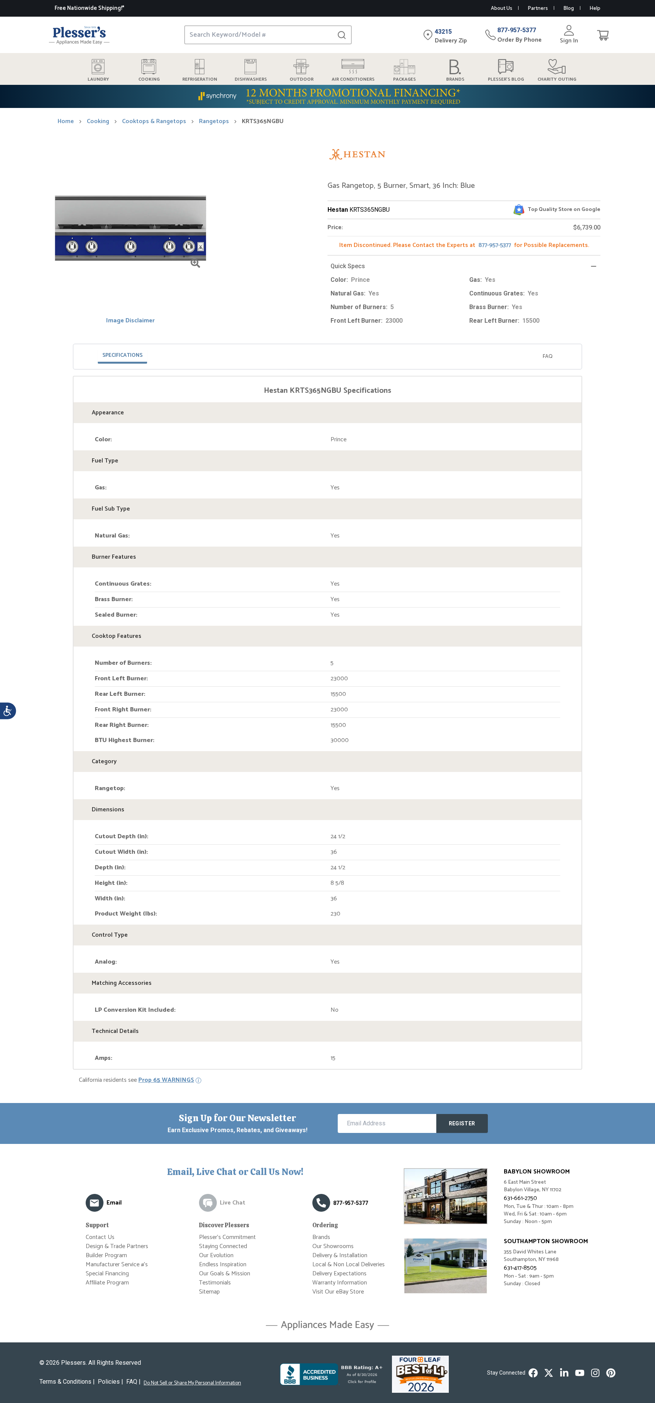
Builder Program (106, 1255)
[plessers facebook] (533, 1373)
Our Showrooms (333, 1246)
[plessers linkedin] (564, 1373)
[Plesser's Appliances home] (79, 35)
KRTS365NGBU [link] (263, 121)
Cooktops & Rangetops (154, 121)
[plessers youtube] (579, 1373)
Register (462, 1123)
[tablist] (327, 357)
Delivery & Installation (339, 1255)
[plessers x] (548, 1373)
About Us (501, 8)
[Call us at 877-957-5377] (321, 1203)
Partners (538, 8)
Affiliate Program (107, 1283)
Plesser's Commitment (227, 1237)
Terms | (67, 1381)
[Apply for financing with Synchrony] (327, 96)
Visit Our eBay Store (338, 1292)
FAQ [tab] (547, 356)
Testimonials (215, 1283)
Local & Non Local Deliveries (348, 1264)
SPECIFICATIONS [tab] (122, 355)
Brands (321, 1237)
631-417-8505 (520, 1268)
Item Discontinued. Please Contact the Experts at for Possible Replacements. (464, 245)
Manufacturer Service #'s (117, 1264)
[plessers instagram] (595, 1373)
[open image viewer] (195, 263)
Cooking (98, 121)
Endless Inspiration (222, 1264)
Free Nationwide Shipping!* (89, 8)
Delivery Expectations (339, 1274)
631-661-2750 (520, 1198)
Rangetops (214, 121)
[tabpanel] (327, 724)
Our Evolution (216, 1255)
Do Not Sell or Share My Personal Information (192, 1383)
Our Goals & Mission (224, 1274)
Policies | (110, 1381)
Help (594, 8)
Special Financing (107, 1274)
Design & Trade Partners (117, 1246)
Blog (568, 8)
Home (66, 121)
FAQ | (133, 1381)
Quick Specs (348, 266)
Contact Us (100, 1237)
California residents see (136, 1080)
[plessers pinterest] (611, 1373)
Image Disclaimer (130, 320)
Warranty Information (339, 1283)
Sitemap (209, 1292)
